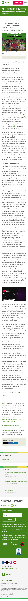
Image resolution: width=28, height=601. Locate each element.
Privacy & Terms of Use (5, 596)
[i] (24, 117)
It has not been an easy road (10, 227)
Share (11, 443)
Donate (17, 3)
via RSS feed (5, 505)
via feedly (15, 505)
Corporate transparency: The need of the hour (16, 481)
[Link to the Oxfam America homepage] (5, 3)
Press (6, 580)
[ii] (15, 126)
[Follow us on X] (7, 562)
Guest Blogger (19, 30)
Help (10, 580)
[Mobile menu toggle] (25, 2)
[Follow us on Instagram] (10, 562)
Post (6, 443)
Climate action (6, 459)
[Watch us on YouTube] (14, 562)
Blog (3, 580)
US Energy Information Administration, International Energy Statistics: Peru (13, 428)
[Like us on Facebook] (3, 562)
